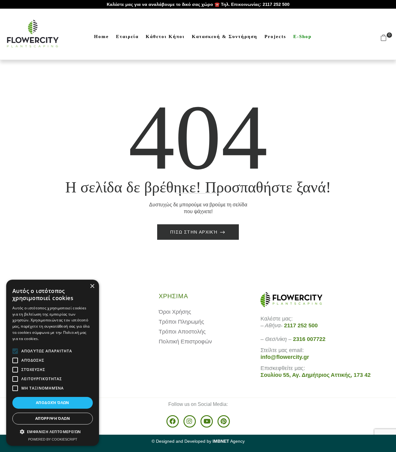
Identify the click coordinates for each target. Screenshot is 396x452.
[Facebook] (172, 421)
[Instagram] (189, 421)
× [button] (92, 286)
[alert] (52, 363)
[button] (386, 37)
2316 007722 (309, 339)
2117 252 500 (301, 325)
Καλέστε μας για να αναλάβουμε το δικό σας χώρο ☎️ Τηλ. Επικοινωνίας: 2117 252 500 (198, 4)
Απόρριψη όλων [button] (52, 418)
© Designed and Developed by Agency (198, 441)
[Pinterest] (223, 421)
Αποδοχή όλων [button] (52, 402)
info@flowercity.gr (284, 357)
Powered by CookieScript (52, 439)
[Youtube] (206, 421)
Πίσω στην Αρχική (194, 232)
